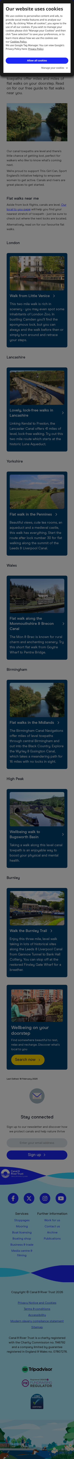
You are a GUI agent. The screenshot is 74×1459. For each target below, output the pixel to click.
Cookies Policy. (18, 41)
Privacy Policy (36, 49)
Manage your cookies (52, 67)
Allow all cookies (37, 60)
